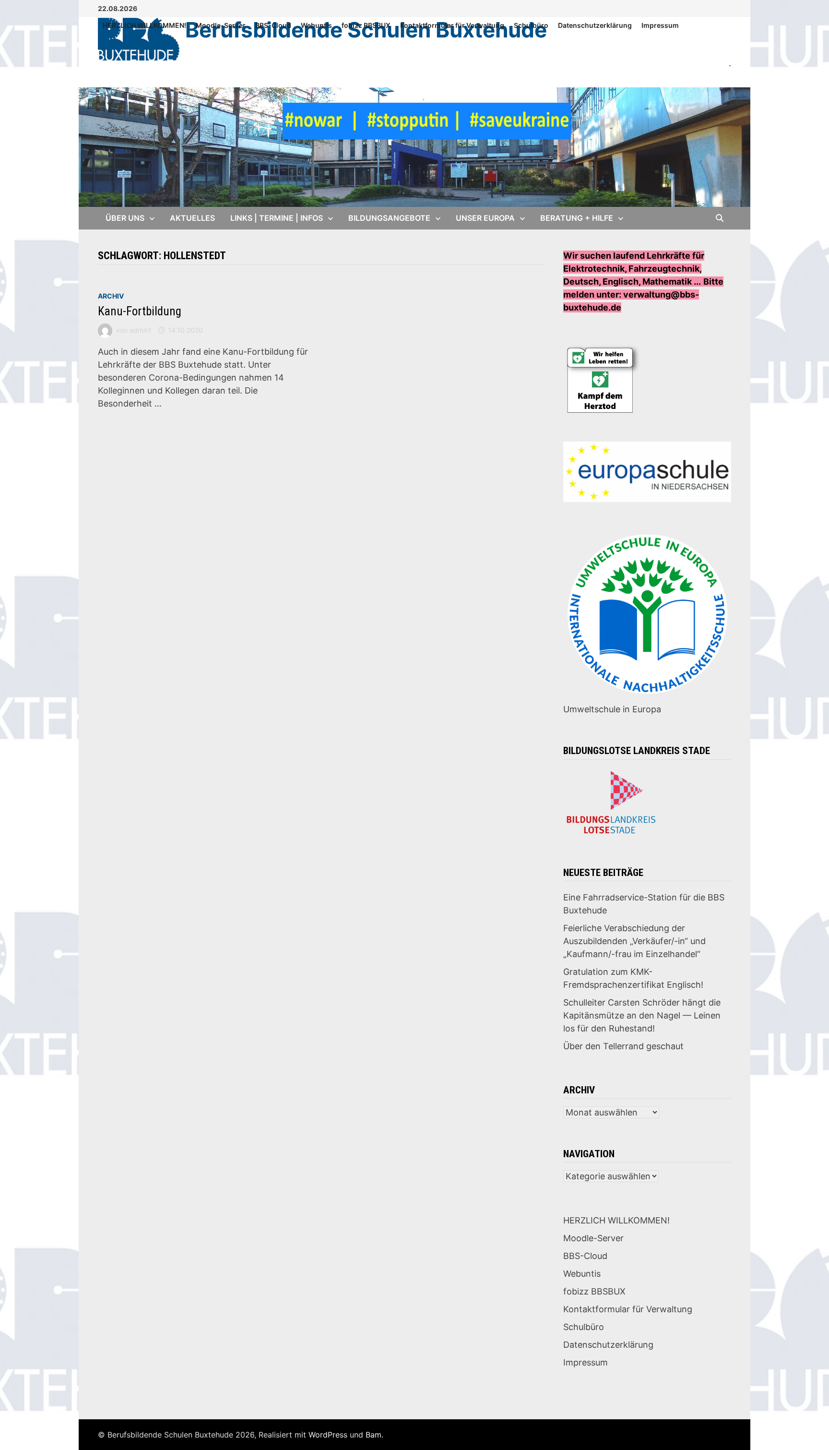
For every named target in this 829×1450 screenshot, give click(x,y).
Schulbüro (531, 25)
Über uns (125, 218)
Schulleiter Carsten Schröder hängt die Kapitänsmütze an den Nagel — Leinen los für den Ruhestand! (642, 1015)
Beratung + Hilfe (576, 218)
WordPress (327, 1434)
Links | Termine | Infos (276, 218)
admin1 (141, 330)
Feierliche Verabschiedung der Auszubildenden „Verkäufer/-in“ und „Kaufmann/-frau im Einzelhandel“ (634, 941)
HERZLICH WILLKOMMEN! (144, 25)
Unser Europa (485, 218)
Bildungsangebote (389, 218)
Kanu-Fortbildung (139, 311)
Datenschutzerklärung (595, 25)
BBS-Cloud (273, 25)
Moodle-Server (221, 25)
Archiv (111, 296)
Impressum (660, 25)
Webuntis (316, 25)
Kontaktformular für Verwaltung (452, 25)
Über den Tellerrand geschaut (623, 1046)
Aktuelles (192, 218)
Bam (373, 1434)
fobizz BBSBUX (366, 25)
